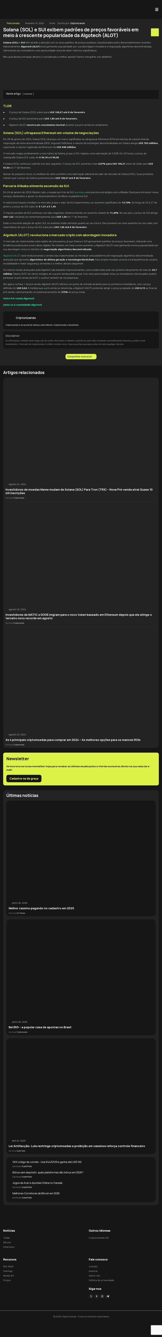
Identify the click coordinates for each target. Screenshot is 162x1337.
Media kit (8, 1275)
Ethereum (8, 1246)
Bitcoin (7, 1242)
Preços (7, 1280)
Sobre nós (94, 1275)
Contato (93, 1266)
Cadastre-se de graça (23, 778)
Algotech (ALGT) (11, 255)
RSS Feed (8, 1266)
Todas (6, 1237)
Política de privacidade (101, 1280)
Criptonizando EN (99, 1237)
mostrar (28, 93)
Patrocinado (13, 23)
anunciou (79, 192)
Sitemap (7, 1271)
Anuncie (93, 1271)
